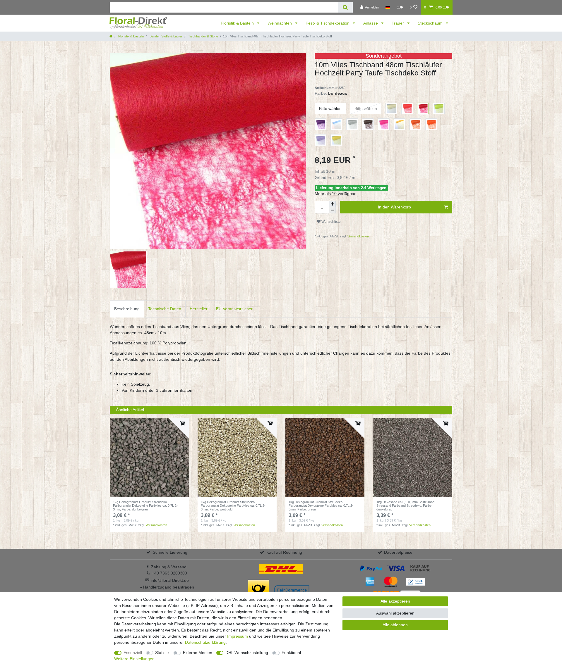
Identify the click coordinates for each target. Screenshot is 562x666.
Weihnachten (280, 23)
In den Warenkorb (394, 207)
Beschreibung (127, 308)
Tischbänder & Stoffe (202, 36)
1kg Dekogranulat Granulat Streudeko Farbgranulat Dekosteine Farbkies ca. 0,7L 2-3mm (145, 505)
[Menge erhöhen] (332, 204)
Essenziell (133, 652)
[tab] (127, 309)
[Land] (387, 7)
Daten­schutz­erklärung (205, 642)
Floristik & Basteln (238, 23)
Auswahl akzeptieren (395, 613)
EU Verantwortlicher (234, 308)
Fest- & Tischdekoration (328, 23)
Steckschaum (431, 23)
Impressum (237, 636)
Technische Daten (164, 308)
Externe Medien (197, 652)
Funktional (291, 652)
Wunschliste (331, 222)
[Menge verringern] (332, 210)
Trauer (398, 23)
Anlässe (371, 23)
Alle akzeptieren (395, 601)
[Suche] (345, 7)
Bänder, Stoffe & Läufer (165, 36)
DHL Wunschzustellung (246, 652)
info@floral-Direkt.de (167, 580)
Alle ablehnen (395, 624)
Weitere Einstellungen (134, 658)
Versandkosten (358, 236)
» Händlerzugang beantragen (167, 587)
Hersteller (199, 308)
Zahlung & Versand (168, 567)
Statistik (162, 652)
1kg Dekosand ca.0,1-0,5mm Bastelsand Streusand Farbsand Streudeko (405, 505)
